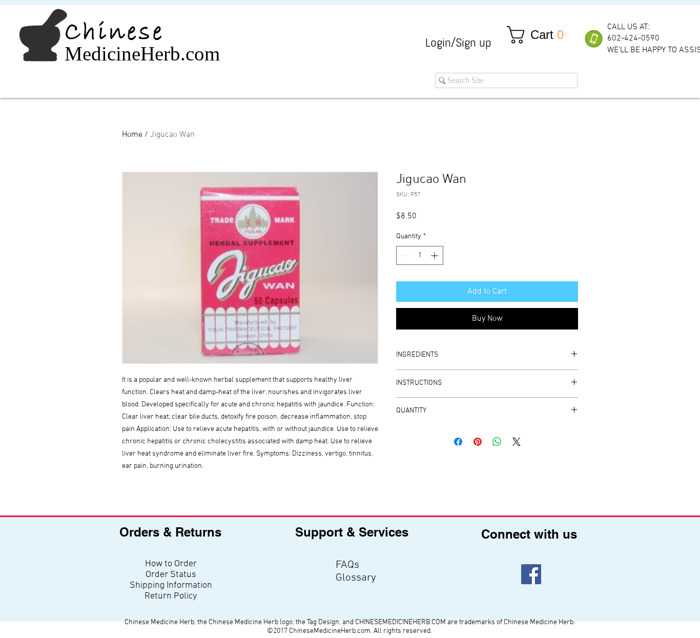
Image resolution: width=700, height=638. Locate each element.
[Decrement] (404, 255)
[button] (539, 35)
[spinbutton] (419, 255)
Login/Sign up (458, 42)
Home (132, 135)
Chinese (114, 33)
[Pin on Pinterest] (477, 442)
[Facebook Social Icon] (531, 574)
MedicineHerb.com (142, 54)
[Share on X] (516, 442)
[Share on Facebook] (458, 442)
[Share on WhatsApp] (497, 442)
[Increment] (435, 255)
